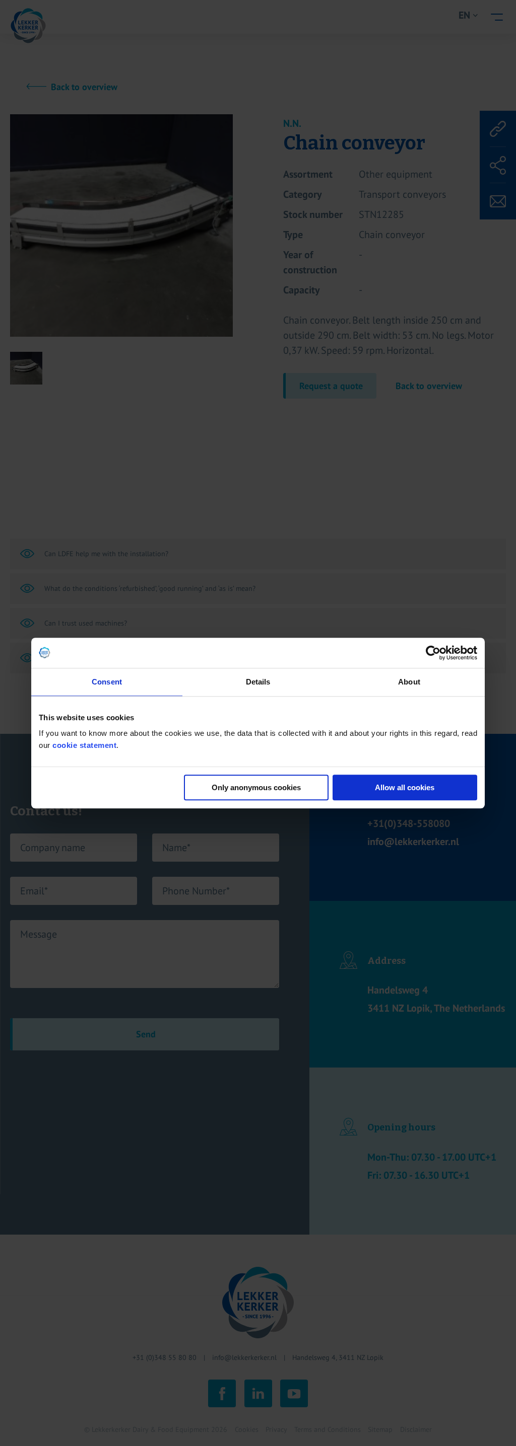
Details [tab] (258, 681)
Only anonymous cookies (256, 787)
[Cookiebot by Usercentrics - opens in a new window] (433, 652)
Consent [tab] (107, 681)
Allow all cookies (404, 787)
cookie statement (84, 745)
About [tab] (409, 681)
